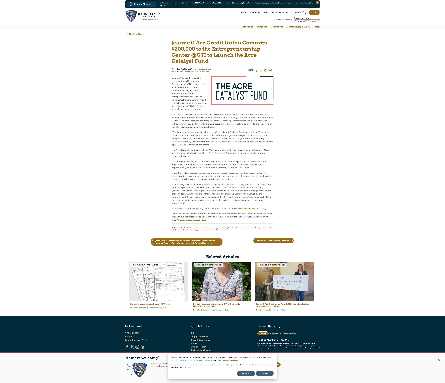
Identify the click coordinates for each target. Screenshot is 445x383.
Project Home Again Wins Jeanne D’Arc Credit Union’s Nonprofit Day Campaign (217, 305)
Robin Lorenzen (204, 69)
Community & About (299, 27)
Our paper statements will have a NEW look (150, 304)
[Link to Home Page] (142, 16)
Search (298, 12)
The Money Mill (265, 310)
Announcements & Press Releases (194, 71)
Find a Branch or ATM (136, 340)
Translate (314, 21)
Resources (277, 27)
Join (317, 27)
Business (262, 27)
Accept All (246, 373)
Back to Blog (136, 33)
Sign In (263, 333)
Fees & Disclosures (200, 340)
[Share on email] (270, 70)
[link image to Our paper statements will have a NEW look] (158, 282)
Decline (265, 373)
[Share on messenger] (261, 70)
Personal (247, 27)
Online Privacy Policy (230, 360)
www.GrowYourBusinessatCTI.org (249, 208)
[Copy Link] (265, 70)
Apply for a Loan (199, 336)
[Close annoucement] (439, 360)
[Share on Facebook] (256, 70)
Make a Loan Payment (202, 350)
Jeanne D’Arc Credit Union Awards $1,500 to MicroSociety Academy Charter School (282, 305)
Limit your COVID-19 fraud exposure (272, 240)
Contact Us (255, 12)
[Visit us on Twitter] (132, 348)
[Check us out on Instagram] (137, 348)
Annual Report (198, 346)
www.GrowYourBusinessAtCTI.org (189, 220)
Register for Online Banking (283, 333)
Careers (195, 343)
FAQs (266, 12)
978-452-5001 (132, 333)
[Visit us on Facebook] (127, 348)
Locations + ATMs (280, 12)
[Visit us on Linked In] (142, 348)
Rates (244, 12)
